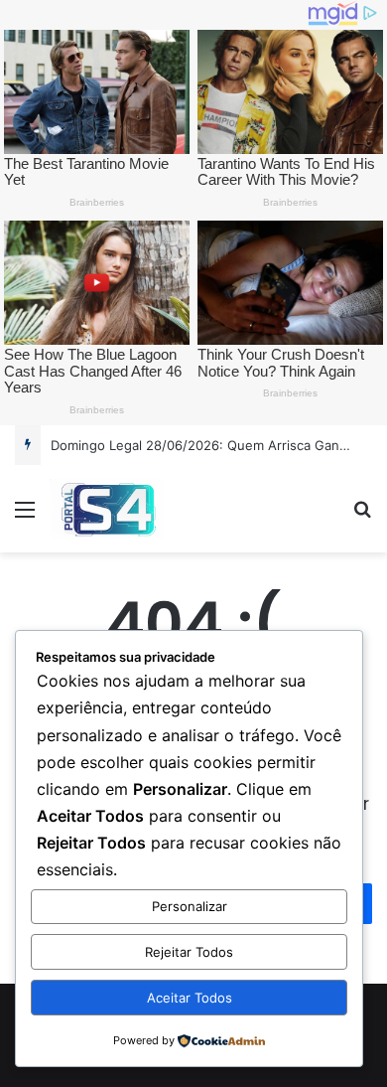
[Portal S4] (107, 509)
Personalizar (189, 906)
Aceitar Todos (189, 998)
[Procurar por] (362, 516)
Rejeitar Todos (189, 952)
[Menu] (25, 516)
